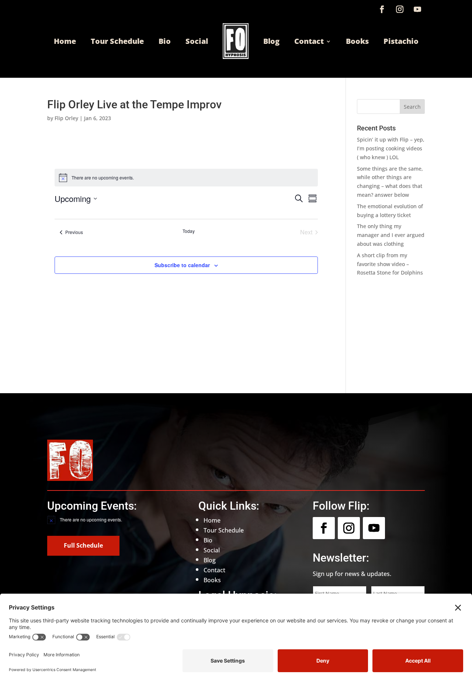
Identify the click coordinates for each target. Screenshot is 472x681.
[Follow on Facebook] (382, 9)
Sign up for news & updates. (352, 574)
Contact (309, 41)
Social (196, 41)
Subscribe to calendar (182, 265)
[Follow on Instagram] (399, 9)
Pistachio (401, 41)
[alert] (103, 519)
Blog (271, 41)
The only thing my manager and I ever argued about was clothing (390, 235)
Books (357, 41)
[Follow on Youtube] (417, 9)
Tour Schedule (117, 41)
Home (65, 41)
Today (189, 231)
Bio (165, 41)
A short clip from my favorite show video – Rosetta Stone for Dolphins (390, 264)
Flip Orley (66, 118)
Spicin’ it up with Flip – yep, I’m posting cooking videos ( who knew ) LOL (390, 148)
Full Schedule (83, 545)
